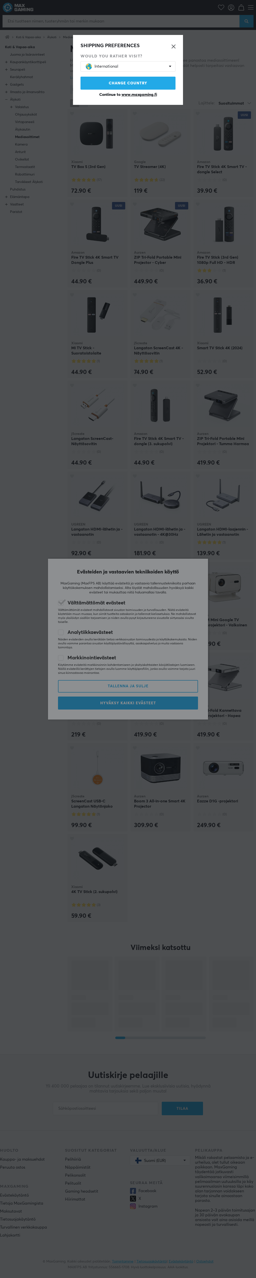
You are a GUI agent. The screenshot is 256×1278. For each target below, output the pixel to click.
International (106, 66)
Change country (128, 83)
